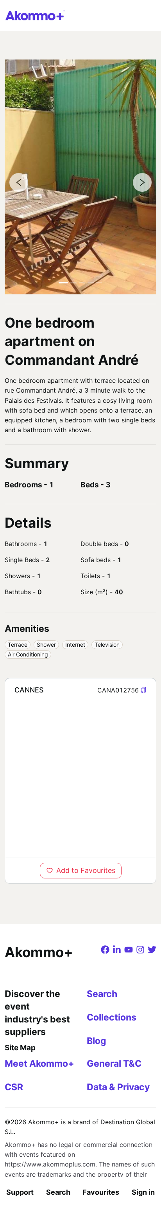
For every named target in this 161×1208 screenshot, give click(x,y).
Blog (96, 1040)
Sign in (143, 1192)
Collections (111, 1017)
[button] (143, 690)
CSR (14, 1087)
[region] (80, 779)
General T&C (114, 1063)
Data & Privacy (118, 1087)
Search (58, 1192)
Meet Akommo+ (39, 1063)
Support (20, 1192)
